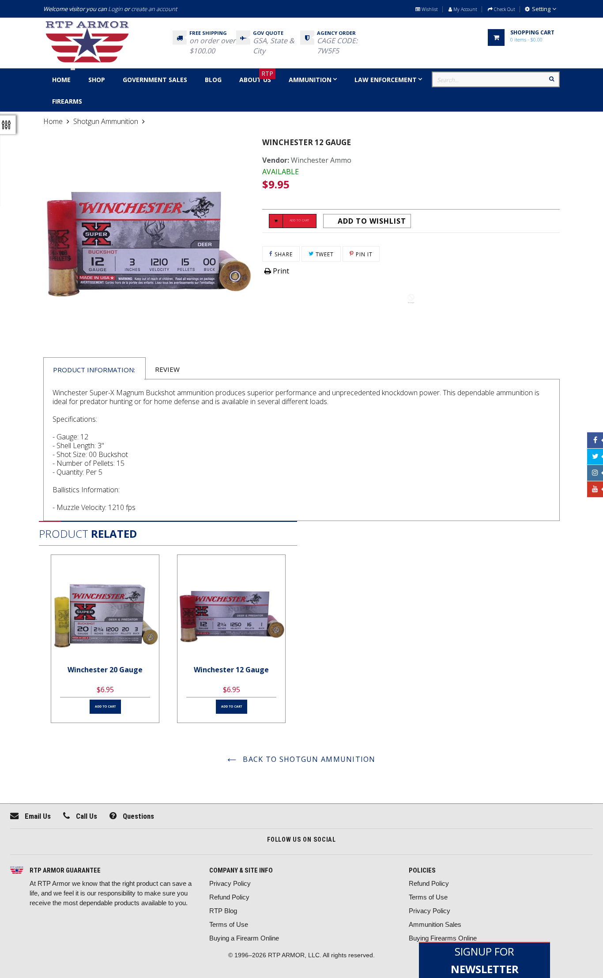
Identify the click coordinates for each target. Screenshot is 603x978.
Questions (137, 816)
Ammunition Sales (435, 924)
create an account (154, 9)
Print (280, 271)
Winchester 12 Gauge (231, 669)
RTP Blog (223, 910)
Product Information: (94, 369)
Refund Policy (229, 897)
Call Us (85, 816)
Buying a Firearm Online (244, 938)
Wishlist (429, 9)
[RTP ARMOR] (16, 870)
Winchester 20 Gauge (105, 669)
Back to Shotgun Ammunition (308, 759)
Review (167, 369)
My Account (464, 9)
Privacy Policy (230, 883)
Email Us (37, 816)
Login (115, 9)
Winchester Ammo (321, 160)
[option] (105, 639)
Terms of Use (228, 924)
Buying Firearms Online (443, 938)
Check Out (504, 9)
